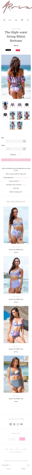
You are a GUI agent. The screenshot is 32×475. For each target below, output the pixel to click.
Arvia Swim (16, 247)
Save (18, 50)
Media (11, 449)
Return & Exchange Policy (16, 452)
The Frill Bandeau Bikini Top (21, 177)
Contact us (17, 449)
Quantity (13, 155)
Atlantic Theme (7, 460)
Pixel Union (15, 460)
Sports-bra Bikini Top (16, 249)
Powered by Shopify (23, 460)
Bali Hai (21, 181)
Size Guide (24, 449)
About (6, 449)
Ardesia (24, 184)
